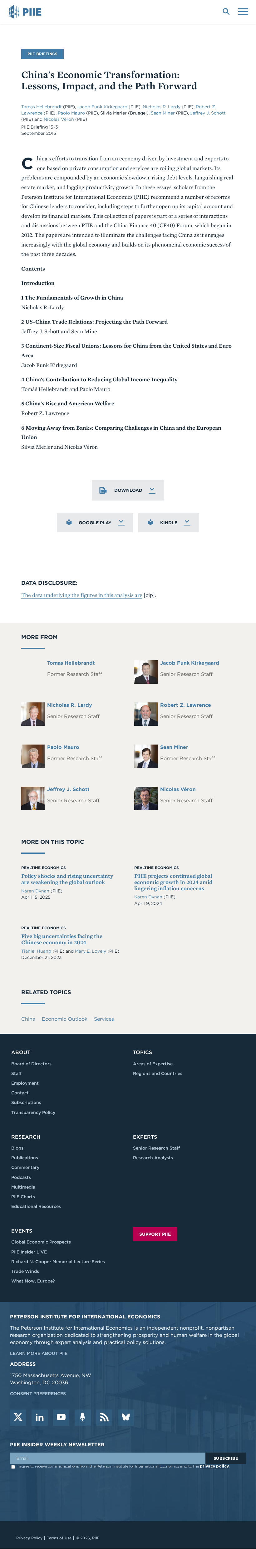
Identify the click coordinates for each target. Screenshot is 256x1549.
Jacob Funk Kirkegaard (103, 106)
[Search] (226, 11)
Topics (142, 1052)
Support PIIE (155, 1234)
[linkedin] (40, 1418)
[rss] (104, 1418)
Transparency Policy (33, 1112)
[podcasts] (83, 1418)
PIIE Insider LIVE (29, 1251)
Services (104, 1019)
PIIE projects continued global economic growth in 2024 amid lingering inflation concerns (173, 882)
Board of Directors (31, 1063)
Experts (145, 1137)
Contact (20, 1092)
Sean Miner (163, 112)
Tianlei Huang (36, 951)
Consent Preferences (38, 1393)
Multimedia (23, 1187)
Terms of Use (59, 1538)
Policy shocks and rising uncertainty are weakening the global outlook (67, 878)
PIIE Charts (23, 1196)
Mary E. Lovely (91, 951)
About (20, 1052)
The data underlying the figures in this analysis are (81, 595)
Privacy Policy (29, 1538)
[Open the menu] (243, 11)
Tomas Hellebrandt (42, 106)
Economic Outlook (64, 1019)
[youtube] (61, 1418)
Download (128, 490)
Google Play (95, 522)
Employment (25, 1083)
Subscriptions (26, 1102)
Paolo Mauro (72, 112)
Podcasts (21, 1177)
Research (25, 1137)
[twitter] (18, 1418)
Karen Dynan (36, 890)
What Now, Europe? (33, 1280)
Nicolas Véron (59, 119)
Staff (16, 1073)
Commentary (25, 1167)
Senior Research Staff (156, 1148)
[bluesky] (126, 1418)
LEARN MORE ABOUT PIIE (38, 1353)
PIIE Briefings (42, 53)
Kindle (168, 522)
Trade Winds (25, 1271)
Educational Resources (36, 1206)
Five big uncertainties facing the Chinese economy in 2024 (61, 939)
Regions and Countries (157, 1073)
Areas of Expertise (153, 1063)
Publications (24, 1157)
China (28, 1019)
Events (21, 1231)
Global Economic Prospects (41, 1241)
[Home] (26, 12)
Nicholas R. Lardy (162, 106)
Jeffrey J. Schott (208, 112)
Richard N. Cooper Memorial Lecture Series (58, 1261)
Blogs (17, 1148)
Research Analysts (153, 1157)
